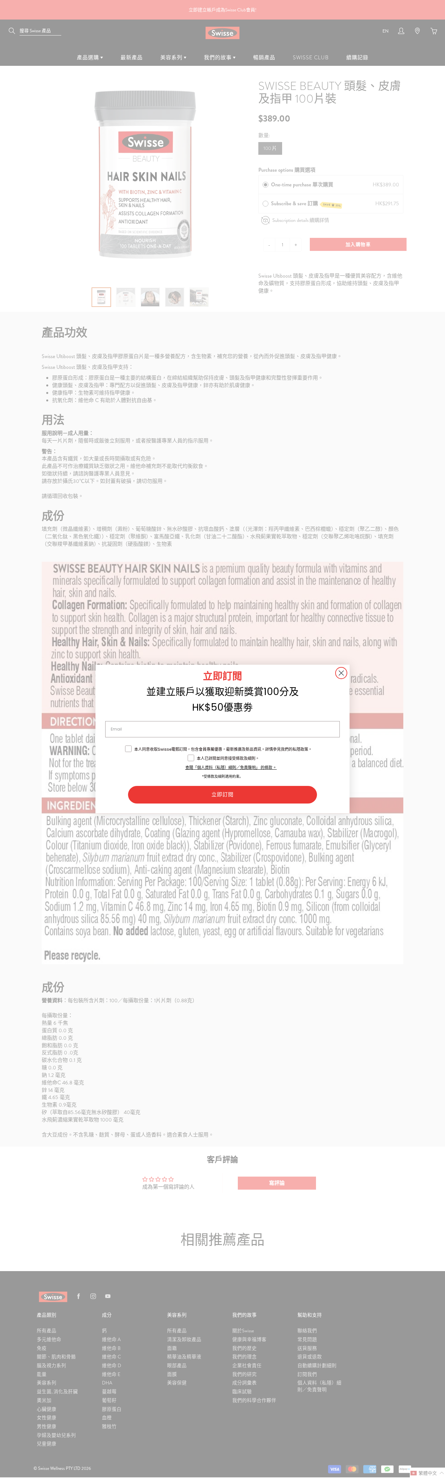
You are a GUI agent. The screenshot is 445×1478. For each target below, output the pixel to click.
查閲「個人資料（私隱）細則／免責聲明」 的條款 (228, 767)
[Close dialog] (341, 673)
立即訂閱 (222, 794)
